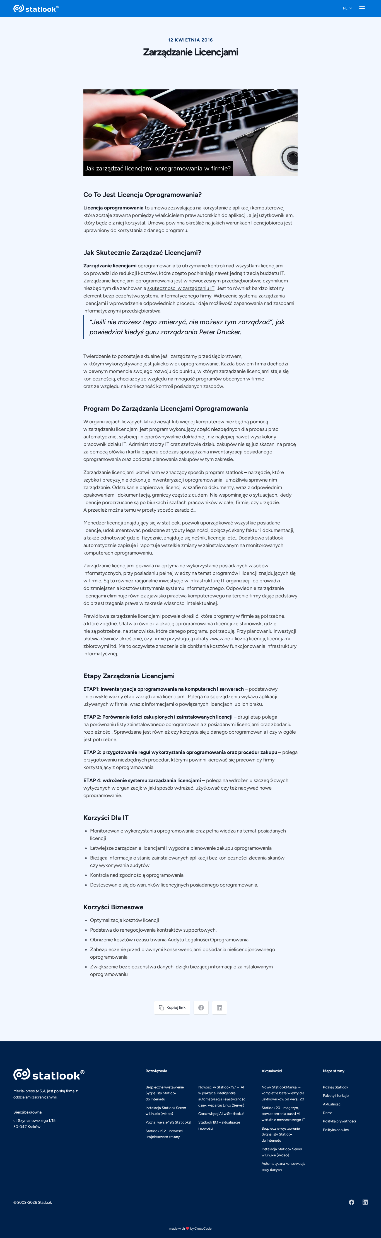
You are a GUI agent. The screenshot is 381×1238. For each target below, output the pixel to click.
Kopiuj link (176, 1007)
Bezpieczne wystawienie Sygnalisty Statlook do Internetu (165, 1093)
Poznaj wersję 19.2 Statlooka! (168, 1122)
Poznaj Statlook (335, 1087)
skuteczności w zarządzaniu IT (180, 288)
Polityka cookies (336, 1130)
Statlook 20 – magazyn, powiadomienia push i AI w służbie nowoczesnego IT (283, 1114)
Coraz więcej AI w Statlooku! (220, 1114)
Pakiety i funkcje (336, 1095)
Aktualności (332, 1104)
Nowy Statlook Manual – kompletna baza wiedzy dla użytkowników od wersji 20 (283, 1093)
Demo (327, 1113)
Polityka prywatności (339, 1121)
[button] (347, 8)
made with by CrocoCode (190, 1228)
